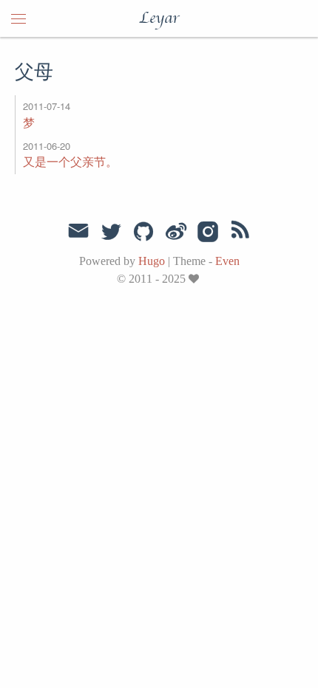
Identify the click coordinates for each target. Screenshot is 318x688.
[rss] (240, 232)
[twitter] (111, 232)
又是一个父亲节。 (70, 161)
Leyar (159, 18)
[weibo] (176, 232)
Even (227, 261)
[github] (143, 232)
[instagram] (208, 232)
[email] (78, 231)
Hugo (151, 261)
